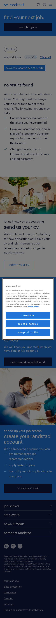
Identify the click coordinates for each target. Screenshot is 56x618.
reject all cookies (28, 323)
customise (28, 315)
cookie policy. (33, 307)
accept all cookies (28, 332)
